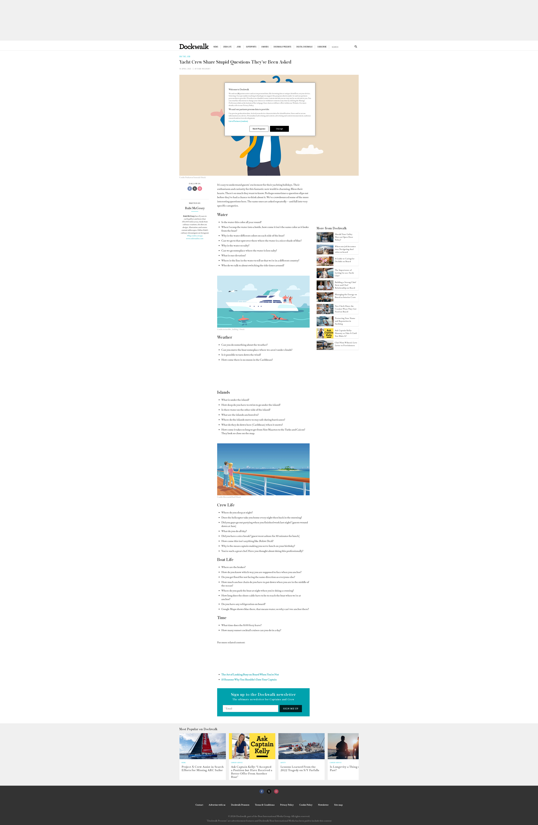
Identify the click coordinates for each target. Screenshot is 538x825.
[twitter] (269, 791)
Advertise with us (217, 804)
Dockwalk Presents (282, 47)
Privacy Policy (287, 804)
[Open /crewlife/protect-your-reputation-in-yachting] (325, 325)
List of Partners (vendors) (238, 121)
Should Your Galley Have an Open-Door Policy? (344, 237)
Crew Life (227, 47)
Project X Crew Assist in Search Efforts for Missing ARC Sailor (203, 768)
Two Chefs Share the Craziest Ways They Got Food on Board (345, 309)
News (216, 47)
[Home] (194, 46)
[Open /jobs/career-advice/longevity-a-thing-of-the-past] (351, 746)
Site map (338, 804)
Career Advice (237, 763)
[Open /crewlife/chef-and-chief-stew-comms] (325, 289)
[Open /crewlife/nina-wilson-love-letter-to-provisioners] (325, 349)
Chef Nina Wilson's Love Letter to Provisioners (346, 344)
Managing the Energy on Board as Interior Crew (346, 296)
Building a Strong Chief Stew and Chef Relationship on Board (345, 285)
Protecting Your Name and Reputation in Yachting (345, 321)
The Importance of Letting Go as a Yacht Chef (344, 273)
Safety (283, 763)
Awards (265, 47)
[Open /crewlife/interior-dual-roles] (325, 253)
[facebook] (261, 791)
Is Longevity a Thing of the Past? (348, 768)
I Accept (279, 129)
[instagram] (276, 791)
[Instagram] (200, 188)
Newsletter (323, 804)
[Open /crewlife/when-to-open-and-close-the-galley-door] (325, 241)
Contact (199, 804)
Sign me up (290, 708)
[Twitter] (195, 188)
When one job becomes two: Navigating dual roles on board (345, 249)
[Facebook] (189, 188)
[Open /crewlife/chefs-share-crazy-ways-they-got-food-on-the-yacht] (325, 313)
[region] (270, 109)
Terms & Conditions (265, 804)
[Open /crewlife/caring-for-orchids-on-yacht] (325, 265)
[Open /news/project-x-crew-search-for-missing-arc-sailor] (202, 746)
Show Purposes (259, 129)
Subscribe (321, 47)
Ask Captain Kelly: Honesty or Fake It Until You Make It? (346, 333)
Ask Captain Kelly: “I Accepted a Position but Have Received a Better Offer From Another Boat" (251, 772)
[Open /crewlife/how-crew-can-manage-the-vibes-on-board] (325, 301)
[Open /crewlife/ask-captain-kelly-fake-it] (325, 337)
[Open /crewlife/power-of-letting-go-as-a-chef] (325, 277)
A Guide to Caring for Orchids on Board (344, 260)
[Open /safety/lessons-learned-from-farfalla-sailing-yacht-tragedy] (301, 746)
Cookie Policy (305, 804)
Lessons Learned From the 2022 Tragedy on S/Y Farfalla (299, 768)
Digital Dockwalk (304, 47)
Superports (251, 47)
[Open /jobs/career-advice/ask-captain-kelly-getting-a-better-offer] (252, 746)
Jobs (239, 47)
